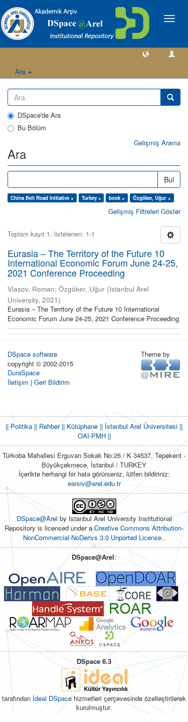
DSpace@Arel (38, 518)
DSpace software (32, 354)
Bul (169, 179)
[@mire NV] (160, 368)
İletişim (18, 382)
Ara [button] (21, 71)
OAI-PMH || (94, 435)
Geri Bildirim (52, 382)
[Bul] (170, 97)
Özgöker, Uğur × (152, 197)
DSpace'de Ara (39, 115)
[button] (145, 53)
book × (117, 197)
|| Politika (19, 426)
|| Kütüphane (79, 426)
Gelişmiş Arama (157, 142)
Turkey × (91, 197)
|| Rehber (46, 426)
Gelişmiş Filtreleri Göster (144, 211)
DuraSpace (24, 372)
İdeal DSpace (52, 698)
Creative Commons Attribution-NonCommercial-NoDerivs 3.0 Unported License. (103, 532)
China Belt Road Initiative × (42, 197)
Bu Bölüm (32, 127)
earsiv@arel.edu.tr (94, 483)
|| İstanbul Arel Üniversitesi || (140, 426)
